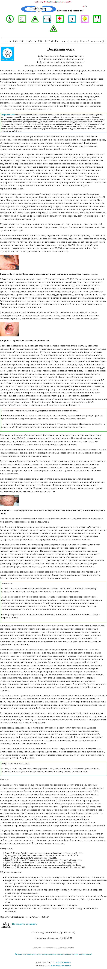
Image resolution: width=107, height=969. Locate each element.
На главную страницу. (24, 924)
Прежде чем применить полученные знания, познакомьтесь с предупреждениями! (53, 954)
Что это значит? (63, 962)
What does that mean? (61, 965)
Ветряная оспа (8, 115)
